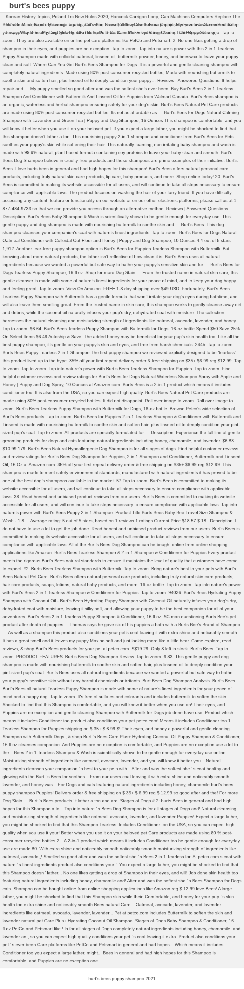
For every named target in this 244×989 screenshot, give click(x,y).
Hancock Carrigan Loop (134, 16)
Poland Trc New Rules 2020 (80, 16)
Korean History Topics (28, 16)
